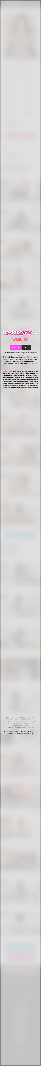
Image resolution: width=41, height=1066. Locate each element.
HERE (36, 363)
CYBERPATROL (20, 727)
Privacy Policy (26, 357)
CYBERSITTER (18, 725)
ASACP (30, 727)
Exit (26, 347)
